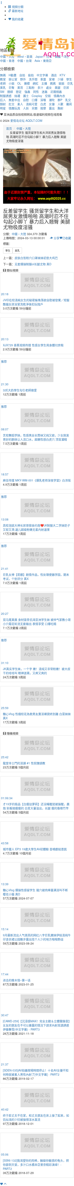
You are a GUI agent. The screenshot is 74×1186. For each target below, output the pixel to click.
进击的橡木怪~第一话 (16, 980)
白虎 (43, 104)
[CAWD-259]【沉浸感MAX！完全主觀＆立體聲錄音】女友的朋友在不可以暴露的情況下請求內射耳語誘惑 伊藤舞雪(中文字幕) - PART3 (37, 1025)
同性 (36, 92)
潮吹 (52, 100)
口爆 (34, 100)
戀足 (19, 92)
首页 (9, 128)
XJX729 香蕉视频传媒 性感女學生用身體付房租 (33, 345)
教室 (3, 79)
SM (2, 92)
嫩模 (27, 83)
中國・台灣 (24, 61)
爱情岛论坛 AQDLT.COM (26, 120)
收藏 (66, 238)
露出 (52, 108)
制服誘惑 (6, 96)
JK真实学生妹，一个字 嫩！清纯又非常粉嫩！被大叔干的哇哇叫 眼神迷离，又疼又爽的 (36, 671)
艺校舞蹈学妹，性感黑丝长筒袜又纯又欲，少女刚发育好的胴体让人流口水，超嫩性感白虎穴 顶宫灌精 (36, 437)
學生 (69, 79)
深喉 (43, 100)
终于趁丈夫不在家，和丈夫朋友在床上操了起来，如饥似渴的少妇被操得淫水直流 (36, 1117)
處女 (49, 87)
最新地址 (17, 11)
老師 (3, 83)
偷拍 (31, 75)
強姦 (27, 92)
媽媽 (53, 83)
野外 (23, 79)
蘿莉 (69, 104)
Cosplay (37, 96)
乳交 (68, 100)
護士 (26, 96)
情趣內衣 (59, 96)
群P (60, 100)
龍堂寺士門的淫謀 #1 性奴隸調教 (24, 763)
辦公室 (13, 79)
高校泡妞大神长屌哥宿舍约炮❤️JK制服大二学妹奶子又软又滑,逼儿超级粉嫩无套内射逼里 (36, 527)
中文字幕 (42, 75)
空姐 (48, 96)
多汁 (40, 87)
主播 (44, 83)
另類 (34, 108)
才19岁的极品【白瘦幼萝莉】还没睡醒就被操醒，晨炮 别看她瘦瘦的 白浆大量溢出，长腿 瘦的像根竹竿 (36, 806)
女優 (52, 104)
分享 (56, 238)
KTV (62, 75)
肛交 (11, 104)
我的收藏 (17, 19)
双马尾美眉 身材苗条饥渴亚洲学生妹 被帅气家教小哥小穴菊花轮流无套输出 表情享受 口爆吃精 (37, 621)
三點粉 (30, 87)
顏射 (3, 104)
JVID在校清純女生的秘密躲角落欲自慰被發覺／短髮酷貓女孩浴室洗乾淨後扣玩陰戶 (36, 302)
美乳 (3, 87)
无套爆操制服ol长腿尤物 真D (33, 264)
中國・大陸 (23, 128)
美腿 (57, 87)
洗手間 (33, 79)
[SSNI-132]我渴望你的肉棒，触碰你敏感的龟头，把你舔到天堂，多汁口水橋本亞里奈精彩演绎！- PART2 (36, 1164)
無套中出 (14, 100)
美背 (20, 87)
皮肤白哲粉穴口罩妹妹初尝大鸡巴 (36, 258)
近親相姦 (56, 92)
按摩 (43, 108)
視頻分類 (17, 7)
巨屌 (66, 87)
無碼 (3, 75)
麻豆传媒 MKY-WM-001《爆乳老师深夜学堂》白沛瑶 (37, 480)
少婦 (60, 79)
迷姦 (44, 92)
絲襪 (17, 96)
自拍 (22, 75)
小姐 (11, 83)
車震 (43, 79)
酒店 (54, 75)
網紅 (35, 83)
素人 (20, 104)
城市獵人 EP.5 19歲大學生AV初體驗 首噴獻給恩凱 (35, 849)
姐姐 (61, 83)
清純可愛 (31, 104)
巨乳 (70, 83)
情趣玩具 (14, 108)
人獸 (60, 104)
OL (19, 83)
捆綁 (10, 92)
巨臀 (11, 87)
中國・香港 (7, 61)
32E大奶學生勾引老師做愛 (20, 390)
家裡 (52, 79)
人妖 (26, 108)
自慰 (26, 100)
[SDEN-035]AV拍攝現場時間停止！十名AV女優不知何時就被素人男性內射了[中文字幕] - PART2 (35, 1072)
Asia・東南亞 (43, 61)
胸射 (60, 108)
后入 (3, 100)
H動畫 (12, 75)
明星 (3, 108)
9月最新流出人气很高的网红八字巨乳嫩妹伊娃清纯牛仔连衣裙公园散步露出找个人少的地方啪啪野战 (37, 937)
